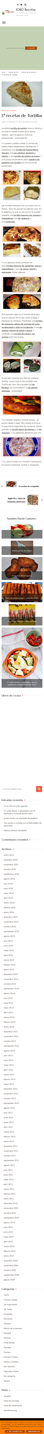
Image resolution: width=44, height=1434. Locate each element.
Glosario (7, 1323)
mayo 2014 (9, 1008)
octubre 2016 (10, 869)
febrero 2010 (9, 1251)
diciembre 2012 (11, 1089)
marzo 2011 (9, 1189)
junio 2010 (8, 1232)
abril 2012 (8, 1127)
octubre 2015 (10, 926)
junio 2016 (8, 888)
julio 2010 (8, 1227)
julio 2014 (8, 998)
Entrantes (8, 1319)
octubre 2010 (10, 1213)
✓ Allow (31, 48)
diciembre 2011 (11, 1146)
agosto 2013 (9, 1050)
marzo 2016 (9, 902)
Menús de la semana (9, 110)
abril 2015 (8, 955)
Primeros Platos (11, 1357)
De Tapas (8, 1309)
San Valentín (9, 1366)
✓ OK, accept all (15, 1431)
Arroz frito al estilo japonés (16, 806)
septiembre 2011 (11, 1160)
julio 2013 (8, 1055)
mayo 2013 (9, 1065)
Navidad (7, 1333)
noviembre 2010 (11, 1208)
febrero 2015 (9, 965)
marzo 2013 (9, 1074)
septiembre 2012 (11, 1103)
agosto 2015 (9, 936)
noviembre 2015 (11, 922)
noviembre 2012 (11, 1093)
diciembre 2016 (11, 860)
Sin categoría (9, 1376)
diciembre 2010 (11, 1203)
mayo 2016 (9, 893)
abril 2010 (8, 1241)
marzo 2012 (9, 1132)
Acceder (7, 1396)
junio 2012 (8, 1117)
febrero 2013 (9, 1079)
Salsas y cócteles (11, 1362)
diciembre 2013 (11, 1031)
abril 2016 (8, 898)
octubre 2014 (10, 984)
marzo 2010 (9, 1246)
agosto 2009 (9, 1279)
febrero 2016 (9, 907)
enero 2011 (9, 1198)
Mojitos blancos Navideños (15, 830)
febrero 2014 (9, 1022)
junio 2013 (8, 1060)
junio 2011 (8, 1175)
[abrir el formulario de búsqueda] (25, 5)
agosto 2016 (9, 879)
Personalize (34, 1431)
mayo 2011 (9, 1179)
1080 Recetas (26, 10)
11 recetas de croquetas (22, 576)
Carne (6, 1295)
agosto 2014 (9, 993)
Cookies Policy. (5, 1428)
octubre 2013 (10, 1041)
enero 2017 (9, 855)
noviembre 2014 (11, 979)
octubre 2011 (10, 1155)
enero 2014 (9, 1027)
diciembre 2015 (11, 917)
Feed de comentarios (13, 1405)
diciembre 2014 (11, 974)
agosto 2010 (9, 1222)
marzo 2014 (9, 1017)
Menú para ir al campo (22, 551)
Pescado (7, 1347)
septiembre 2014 (11, 988)
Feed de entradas (11, 1401)
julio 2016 (8, 883)
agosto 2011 (9, 1165)
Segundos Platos (11, 1371)
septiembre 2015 (11, 931)
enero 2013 (9, 1084)
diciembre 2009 (11, 1260)
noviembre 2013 (11, 1036)
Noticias (7, 1338)
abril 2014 (8, 1012)
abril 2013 (8, 1070)
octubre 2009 (10, 1270)
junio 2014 (8, 1003)
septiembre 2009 (11, 1275)
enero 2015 (9, 969)
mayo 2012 (9, 1122)
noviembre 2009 (11, 1265)
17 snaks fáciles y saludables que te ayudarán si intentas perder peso (22, 683)
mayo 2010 (9, 1237)
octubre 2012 (10, 1098)
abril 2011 (8, 1184)
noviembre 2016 (11, 864)
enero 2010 (9, 1256)
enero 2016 (9, 912)
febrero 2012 (9, 1136)
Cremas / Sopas (10, 1300)
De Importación (10, 1304)
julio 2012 (8, 1112)
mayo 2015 (9, 950)
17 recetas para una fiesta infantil (22, 621)
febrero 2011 (9, 1194)
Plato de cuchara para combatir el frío (22, 598)
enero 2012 (9, 1141)
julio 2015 (8, 941)
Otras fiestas (9, 1342)
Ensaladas (22, 534)
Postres (7, 1352)
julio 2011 (8, 1170)
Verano (7, 1381)
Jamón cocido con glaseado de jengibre (21, 818)
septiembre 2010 (11, 1218)
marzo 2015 (9, 960)
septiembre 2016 (11, 874)
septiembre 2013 (11, 1046)
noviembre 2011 (11, 1151)
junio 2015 (8, 945)
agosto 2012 (9, 1108)
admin (4, 122)
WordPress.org (10, 1410)
